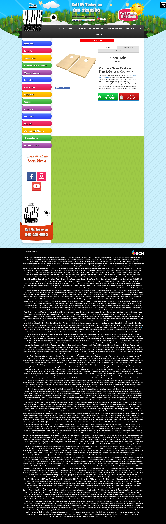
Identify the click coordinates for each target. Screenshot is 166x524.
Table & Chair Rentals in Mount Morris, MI (88, 461)
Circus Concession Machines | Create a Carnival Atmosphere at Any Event (72, 299)
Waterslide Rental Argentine (106, 496)
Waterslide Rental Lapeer (60, 501)
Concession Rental (44, 307)
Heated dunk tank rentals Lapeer (118, 391)
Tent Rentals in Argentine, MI (97, 468)
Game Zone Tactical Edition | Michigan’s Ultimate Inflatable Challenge (105, 362)
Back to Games (97, 40)
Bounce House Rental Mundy (42, 281)
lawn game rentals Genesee (77, 411)
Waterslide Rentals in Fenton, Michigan (122, 503)
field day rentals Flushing (105, 345)
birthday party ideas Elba (61, 266)
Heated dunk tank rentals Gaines (109, 389)
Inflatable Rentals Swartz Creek (40, 406)
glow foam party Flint (36, 369)
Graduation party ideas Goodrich (64, 378)
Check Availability (131, 97)
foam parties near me (50, 351)
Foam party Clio (128, 351)
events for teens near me (127, 338)
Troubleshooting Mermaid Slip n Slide (85, 490)
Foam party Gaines (86, 354)
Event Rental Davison (70, 336)
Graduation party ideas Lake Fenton (112, 378)
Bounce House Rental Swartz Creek (84, 281)
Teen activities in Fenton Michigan (75, 466)
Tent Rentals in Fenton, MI (35, 470)
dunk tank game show (126, 321)
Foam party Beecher (101, 351)
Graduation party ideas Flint (91, 376)
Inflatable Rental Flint (99, 404)
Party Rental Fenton (47, 442)
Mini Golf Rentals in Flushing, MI (41, 424)
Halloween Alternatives (122, 382)
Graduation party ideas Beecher (83, 373)
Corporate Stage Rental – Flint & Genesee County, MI (94, 307)
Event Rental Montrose (98, 338)
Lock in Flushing (131, 415)
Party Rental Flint (61, 442)
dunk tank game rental (111, 321)
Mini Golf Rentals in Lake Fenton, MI (90, 424)
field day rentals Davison (42, 345)
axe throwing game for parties (89, 261)
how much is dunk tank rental (98, 398)
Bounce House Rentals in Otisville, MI (39, 285)
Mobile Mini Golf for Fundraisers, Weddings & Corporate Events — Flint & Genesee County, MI (63, 426)
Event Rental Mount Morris (121, 334)
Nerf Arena (29, 116)
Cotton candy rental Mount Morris (102, 314)
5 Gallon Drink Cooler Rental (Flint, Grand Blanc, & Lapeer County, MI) (45, 257)
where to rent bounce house (118, 512)
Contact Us (111, 516)
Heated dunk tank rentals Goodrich (42, 391)
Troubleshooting (33, 477)
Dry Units (28, 80)
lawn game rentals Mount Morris (93, 413)
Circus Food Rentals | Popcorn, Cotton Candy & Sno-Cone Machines (100, 301)
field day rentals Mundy (46, 349)
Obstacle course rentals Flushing (48, 433)
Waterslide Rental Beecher (125, 496)
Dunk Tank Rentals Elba (96, 325)
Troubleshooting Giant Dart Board (88, 488)
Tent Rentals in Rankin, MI (123, 472)
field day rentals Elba (58, 345)
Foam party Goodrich (115, 354)
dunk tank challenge (75, 318)
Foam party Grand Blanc (131, 354)
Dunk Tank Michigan (78, 323)
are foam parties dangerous (128, 257)
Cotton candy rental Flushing (37, 312)
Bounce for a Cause (96, 28)
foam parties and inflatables (100, 349)
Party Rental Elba (34, 442)
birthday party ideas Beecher (104, 264)
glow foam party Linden (63, 371)
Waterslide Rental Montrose (95, 501)
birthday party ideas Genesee (38, 268)
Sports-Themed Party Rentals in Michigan (46, 450)
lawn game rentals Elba (109, 409)
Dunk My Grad (37, 318)
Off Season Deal (130, 437)
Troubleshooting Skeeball (68, 494)
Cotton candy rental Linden (60, 314)
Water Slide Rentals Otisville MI (85, 496)
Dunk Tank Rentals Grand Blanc (105, 327)
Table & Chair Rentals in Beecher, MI (103, 455)
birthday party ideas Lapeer (124, 268)
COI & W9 (100, 35)
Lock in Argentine (48, 415)
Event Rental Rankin (37, 336)
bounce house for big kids (118, 272)
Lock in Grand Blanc (59, 417)
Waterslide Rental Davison (59, 499)
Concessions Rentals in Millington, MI (63, 307)
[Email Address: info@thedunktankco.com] (83, 16)
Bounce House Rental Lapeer (70, 279)
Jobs (139, 28)
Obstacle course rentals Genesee (92, 433)
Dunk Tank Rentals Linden (76, 329)
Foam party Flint (59, 354)
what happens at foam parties (123, 510)
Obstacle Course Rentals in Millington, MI (45, 435)
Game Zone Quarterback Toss (57, 362)
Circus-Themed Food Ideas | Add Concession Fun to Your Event (84, 305)
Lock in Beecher (60, 415)
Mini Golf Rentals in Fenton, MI (118, 422)
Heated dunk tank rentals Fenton (43, 389)
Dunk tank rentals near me (38, 332)
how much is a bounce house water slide (75, 398)
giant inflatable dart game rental (126, 365)
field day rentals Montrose (128, 347)
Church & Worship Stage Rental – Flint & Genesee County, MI (99, 296)
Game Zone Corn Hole (68, 360)
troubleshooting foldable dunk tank (45, 488)
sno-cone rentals (79, 448)
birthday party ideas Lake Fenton (103, 268)
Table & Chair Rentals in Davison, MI (53, 457)
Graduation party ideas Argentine (61, 373)
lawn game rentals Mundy (113, 413)
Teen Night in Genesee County (77, 468)
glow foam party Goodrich (105, 369)
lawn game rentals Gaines (59, 411)
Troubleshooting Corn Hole (86, 483)
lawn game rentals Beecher (40, 409)
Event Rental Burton (60, 334)
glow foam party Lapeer (47, 371)
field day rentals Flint (89, 345)
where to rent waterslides (39, 514)
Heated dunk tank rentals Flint (64, 389)
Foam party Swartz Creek (80, 358)
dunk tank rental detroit (106, 323)
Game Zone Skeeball (74, 362)
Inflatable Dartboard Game (48, 404)
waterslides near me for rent (117, 507)
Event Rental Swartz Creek (54, 336)
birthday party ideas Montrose (42, 270)
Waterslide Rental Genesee (96, 499)
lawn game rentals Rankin (131, 413)
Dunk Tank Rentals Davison (78, 325)
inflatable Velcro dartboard (82, 406)
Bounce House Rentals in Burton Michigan (75, 283)
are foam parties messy (42, 259)
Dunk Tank (28, 44)
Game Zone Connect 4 (53, 360)
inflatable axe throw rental (65, 402)
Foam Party (29, 51)
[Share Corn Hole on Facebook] (76, 88)
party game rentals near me (38, 439)
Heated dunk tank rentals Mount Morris (71, 393)
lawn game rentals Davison (92, 409)
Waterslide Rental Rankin (37, 503)
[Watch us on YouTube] (36, 186)
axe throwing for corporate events (45, 261)
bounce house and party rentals (74, 272)
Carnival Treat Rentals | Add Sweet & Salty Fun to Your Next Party (98, 294)
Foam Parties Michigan (35, 351)
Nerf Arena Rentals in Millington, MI (106, 426)
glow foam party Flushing (52, 369)
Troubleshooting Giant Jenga (109, 488)
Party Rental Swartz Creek (39, 446)
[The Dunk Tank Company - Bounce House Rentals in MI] (40, 17)
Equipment (29, 94)
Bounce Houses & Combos (35, 65)
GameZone (54, 365)
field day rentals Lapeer (94, 347)
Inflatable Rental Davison (82, 404)
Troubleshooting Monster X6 (107, 490)
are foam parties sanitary (59, 259)
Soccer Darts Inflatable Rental (114, 448)
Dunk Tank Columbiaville (130, 318)
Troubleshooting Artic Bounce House (59, 481)
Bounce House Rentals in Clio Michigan (103, 283)
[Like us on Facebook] (31, 176)
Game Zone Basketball (37, 360)
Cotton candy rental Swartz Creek (44, 316)
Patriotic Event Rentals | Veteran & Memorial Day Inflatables (69, 446)
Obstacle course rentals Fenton (124, 431)
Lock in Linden (95, 417)
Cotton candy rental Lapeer (41, 314)
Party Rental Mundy (125, 444)
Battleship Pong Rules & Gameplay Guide (59, 264)
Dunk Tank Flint (54, 321)
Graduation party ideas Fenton (71, 376)
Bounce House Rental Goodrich (120, 277)
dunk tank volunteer (116, 332)
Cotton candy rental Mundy (124, 314)
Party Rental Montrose (91, 444)
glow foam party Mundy (120, 371)
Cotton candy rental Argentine (122, 307)
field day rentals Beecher (110, 343)
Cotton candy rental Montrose (80, 314)
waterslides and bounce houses (80, 505)
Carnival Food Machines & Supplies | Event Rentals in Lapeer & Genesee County (52, 292)
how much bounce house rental (51, 398)
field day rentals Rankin (62, 349)
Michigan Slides (83, 419)
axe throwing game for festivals (68, 261)
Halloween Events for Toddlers (93, 384)
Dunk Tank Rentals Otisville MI (58, 332)
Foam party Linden (55, 356)
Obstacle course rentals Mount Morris (43, 437)
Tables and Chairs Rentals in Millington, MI (50, 463)
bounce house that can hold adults (84, 285)
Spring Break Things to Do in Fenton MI (106, 452)
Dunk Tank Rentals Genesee (65, 327)
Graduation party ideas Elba (51, 376)
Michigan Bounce (50, 419)
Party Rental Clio (112, 439)
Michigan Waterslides (96, 419)
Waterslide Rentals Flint (76, 503)
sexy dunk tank (40, 448)
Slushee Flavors (31, 138)
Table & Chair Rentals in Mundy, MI (114, 461)
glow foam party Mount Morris (101, 371)
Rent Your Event (130, 446)
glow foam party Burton (73, 367)
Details (107, 47)
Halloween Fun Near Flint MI (114, 384)
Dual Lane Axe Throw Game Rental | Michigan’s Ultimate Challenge (112, 316)
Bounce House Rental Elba (116, 275)
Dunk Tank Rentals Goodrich (85, 327)
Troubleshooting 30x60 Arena (38, 479)
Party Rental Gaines (101, 442)
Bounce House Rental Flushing (58, 277)
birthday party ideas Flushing (116, 266)
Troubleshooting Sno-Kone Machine (90, 494)
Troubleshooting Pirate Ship (42, 492)
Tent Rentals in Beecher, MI (116, 468)
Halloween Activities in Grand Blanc (101, 382)
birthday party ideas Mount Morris (64, 270)
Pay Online (93, 446)
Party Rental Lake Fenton (47, 444)
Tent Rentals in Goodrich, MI (107, 470)
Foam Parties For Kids (118, 349)
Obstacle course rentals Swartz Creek (112, 437)
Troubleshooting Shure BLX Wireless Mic (45, 494)
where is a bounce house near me (57, 512)
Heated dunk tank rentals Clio (89, 387)
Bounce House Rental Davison (97, 275)
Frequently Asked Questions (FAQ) (100, 358)
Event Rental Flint (110, 336)
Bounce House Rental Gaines (78, 277)
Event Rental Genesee (36, 338)
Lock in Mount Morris (121, 417)
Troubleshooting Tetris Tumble (113, 494)
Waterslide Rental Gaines (77, 499)
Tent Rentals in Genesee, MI (88, 470)
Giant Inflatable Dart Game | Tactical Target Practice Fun (96, 365)
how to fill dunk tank (39, 400)
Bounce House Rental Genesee (99, 277)
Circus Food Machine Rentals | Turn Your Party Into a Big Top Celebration (53, 301)
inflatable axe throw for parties (45, 402)
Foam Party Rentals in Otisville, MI (59, 358)
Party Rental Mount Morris (109, 444)
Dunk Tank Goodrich (34, 323)
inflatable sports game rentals (62, 406)
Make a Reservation (110, 97)
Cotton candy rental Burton (45, 310)
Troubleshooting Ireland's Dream (40, 490)
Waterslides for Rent (32, 507)
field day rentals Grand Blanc (56, 347)
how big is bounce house (61, 395)
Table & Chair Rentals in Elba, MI (76, 457)
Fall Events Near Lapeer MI (81, 340)
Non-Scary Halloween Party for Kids (47, 428)
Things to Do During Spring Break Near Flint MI (69, 475)
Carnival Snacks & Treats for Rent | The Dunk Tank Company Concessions (52, 294)
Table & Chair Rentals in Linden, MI (61, 461)
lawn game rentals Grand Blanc (116, 411)
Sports (29, 450)
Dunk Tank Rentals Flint (130, 325)
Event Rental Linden (83, 338)
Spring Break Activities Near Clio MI (100, 450)
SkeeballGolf (50, 448)
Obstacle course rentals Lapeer (95, 435)
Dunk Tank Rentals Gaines (46, 327)
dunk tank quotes (92, 323)
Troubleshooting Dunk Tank (62, 485)
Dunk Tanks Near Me (131, 332)
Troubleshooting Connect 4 (67, 483)
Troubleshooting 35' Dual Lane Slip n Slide (62, 479)
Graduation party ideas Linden (43, 380)
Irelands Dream (104, 406)
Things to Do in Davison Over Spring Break (100, 475)
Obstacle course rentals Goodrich (115, 433)
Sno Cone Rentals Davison (64, 448)
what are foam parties (84, 510)
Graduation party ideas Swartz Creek (40, 382)
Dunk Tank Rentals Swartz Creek (98, 332)
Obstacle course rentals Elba (103, 431)
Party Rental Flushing (87, 442)
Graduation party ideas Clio (125, 373)
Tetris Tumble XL (47, 475)
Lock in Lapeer (85, 417)
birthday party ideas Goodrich (58, 268)
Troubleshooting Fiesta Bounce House (111, 485)
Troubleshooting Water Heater (39, 496)
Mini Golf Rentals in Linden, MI (113, 424)
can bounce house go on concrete (105, 288)
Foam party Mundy (101, 356)
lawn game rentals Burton (58, 409)
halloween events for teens (50, 384)
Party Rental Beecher (71, 439)
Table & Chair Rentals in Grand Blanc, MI (103, 459)
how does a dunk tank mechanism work (98, 395)
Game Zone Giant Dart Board (101, 360)
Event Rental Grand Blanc (68, 338)
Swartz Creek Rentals (57, 455)
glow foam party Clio (89, 367)
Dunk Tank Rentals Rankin (77, 332)
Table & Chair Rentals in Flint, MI (122, 457)
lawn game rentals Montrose (72, 413)
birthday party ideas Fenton (80, 266)
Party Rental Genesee (116, 442)
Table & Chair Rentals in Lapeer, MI (38, 461)
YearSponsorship (60, 516)
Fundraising (129, 28)
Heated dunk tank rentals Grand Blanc (67, 391)
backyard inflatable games (36, 264)
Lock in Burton (71, 415)
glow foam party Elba (122, 367)
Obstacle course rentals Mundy (67, 437)
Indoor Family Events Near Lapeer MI (97, 400)
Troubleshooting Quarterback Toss (88, 492)
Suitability (118, 51)
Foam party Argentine (87, 351)
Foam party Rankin (115, 356)
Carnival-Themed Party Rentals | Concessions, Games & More (58, 296)
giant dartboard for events (67, 365)
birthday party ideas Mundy (86, 270)
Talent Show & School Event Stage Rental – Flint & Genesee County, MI (87, 463)
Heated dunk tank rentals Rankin (119, 393)
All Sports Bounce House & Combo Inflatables (84, 257)
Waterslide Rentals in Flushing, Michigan (56, 505)
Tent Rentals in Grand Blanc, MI (128, 470)
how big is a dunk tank (45, 395)
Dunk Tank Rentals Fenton (113, 325)
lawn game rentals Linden (54, 413)
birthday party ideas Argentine (84, 264)
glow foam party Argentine (38, 367)
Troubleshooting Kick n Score (62, 490)
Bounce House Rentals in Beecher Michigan (46, 283)
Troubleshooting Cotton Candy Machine (109, 483)
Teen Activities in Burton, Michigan (51, 466)
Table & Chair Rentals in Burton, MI (127, 455)
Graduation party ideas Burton (105, 373)
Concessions (29, 87)
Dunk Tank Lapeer (65, 323)
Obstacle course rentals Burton (41, 431)
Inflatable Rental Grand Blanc (117, 404)
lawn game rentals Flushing (41, 411)
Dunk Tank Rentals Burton (43, 325)
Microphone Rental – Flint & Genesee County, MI (120, 419)
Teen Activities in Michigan (96, 466)
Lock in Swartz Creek (37, 419)
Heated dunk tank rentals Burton (67, 387)
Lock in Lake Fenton (72, 417)
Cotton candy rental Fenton (118, 310)
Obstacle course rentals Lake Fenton (72, 435)
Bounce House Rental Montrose (111, 279)
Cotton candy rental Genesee (75, 312)
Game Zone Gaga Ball (84, 360)
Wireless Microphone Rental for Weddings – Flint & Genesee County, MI (107, 514)
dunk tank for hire (66, 321)
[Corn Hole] (76, 65)
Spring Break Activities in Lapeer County (74, 450)
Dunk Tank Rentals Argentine (124, 323)
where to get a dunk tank (76, 512)
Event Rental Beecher (46, 334)
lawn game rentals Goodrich (96, 411)
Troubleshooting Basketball (119, 481)
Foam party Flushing (72, 354)
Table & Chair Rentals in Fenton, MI (99, 457)
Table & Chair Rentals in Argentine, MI (77, 455)
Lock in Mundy (134, 417)
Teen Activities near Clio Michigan (117, 466)
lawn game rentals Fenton (126, 409)
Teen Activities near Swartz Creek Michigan (51, 468)
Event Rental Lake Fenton (88, 334)
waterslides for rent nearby (67, 507)
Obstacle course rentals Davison (82, 431)
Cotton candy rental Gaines (56, 312)
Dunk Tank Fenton (42, 321)
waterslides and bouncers (100, 505)
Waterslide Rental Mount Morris (116, 501)
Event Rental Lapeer (104, 334)
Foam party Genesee (100, 354)
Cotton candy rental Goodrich (96, 312)
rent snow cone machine (116, 446)
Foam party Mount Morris (85, 356)
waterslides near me (100, 507)
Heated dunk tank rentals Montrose (45, 393)
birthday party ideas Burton (124, 264)
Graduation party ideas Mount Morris (89, 380)
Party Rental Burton (85, 439)
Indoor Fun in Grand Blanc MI (120, 400)
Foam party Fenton (47, 354)
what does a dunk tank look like (102, 510)
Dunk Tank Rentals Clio (60, 325)
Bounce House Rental (57, 275)
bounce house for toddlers (40, 275)
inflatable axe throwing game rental (110, 402)
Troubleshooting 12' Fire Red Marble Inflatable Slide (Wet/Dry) (88, 477)
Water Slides (29, 58)
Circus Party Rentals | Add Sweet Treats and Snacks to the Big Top (73, 303)
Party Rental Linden (76, 444)
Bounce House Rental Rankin (62, 281)
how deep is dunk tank (77, 395)
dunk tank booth (62, 318)
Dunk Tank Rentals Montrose (95, 329)
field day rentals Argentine (92, 343)
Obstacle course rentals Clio (61, 431)
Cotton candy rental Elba (100, 310)
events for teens (112, 338)
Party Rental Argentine (55, 439)
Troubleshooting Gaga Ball (67, 488)
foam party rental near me (130, 356)
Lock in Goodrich (45, 417)
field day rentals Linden (110, 347)
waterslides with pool (34, 510)
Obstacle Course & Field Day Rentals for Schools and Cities (79, 428)
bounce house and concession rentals (51, 272)
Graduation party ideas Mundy (112, 380)
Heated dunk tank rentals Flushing (86, 389)
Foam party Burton (115, 351)
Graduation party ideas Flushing (111, 376)
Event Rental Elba (84, 336)
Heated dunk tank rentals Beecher (45, 387)
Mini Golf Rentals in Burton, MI (75, 422)
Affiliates (82, 28)
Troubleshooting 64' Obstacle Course (115, 479)
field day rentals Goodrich (37, 347)
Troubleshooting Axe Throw (82, 481)
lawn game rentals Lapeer (36, 413)
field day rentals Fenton (73, 345)
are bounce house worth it (109, 257)
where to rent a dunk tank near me (97, 512)
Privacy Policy (102, 446)
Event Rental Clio (73, 334)
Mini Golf (28, 124)
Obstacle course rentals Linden (117, 435)
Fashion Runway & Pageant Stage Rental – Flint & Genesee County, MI (60, 343)
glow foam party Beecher (56, 367)
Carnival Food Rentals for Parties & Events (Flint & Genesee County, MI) (102, 292)
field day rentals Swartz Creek (80, 349)
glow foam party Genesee (87, 369)
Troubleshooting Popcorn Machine (64, 492)
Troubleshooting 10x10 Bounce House (53, 477)
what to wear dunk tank (37, 512)
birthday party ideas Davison (42, 266)
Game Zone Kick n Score (38, 362)
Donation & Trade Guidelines (79, 316)
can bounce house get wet (85, 288)
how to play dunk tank (54, 400)
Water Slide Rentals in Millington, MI (62, 496)
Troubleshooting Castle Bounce (46, 483)
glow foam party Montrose (81, 371)
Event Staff (29, 109)
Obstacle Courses (32, 73)
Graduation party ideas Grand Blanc (88, 378)
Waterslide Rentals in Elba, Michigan (97, 503)
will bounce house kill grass (74, 514)
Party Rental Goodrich (131, 442)
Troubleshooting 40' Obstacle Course (89, 479)
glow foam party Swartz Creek (39, 373)
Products (71, 28)
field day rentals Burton (127, 343)
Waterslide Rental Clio (42, 499)
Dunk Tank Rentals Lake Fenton (38, 329)
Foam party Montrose (69, 356)
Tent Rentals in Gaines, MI (69, 470)
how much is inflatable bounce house (120, 398)
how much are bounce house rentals (123, 395)
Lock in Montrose (107, 417)
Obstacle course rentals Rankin (88, 437)
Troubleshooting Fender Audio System (85, 485)
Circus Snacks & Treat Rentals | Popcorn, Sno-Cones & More (115, 303)
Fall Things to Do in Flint (126, 340)
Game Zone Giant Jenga (120, 360)
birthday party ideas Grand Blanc (80, 268)
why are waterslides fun (56, 514)
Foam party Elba (34, 354)
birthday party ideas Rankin (105, 270)
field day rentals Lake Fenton (76, 347)
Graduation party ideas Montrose (65, 380)
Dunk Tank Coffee (115, 28)
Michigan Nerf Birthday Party (67, 419)
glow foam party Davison (105, 367)
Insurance (95, 406)
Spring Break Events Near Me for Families (58, 452)
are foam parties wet (92, 259)
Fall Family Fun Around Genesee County (104, 340)
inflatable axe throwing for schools (86, 402)
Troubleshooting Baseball (100, 481)
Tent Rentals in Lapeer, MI (49, 472)
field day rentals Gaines (121, 345)
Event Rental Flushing (124, 336)
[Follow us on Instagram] (41, 176)
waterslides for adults (116, 505)
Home (61, 28)
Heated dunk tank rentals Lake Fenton (93, 391)
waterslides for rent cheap (49, 507)
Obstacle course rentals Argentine (110, 428)
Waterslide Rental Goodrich (114, 499)
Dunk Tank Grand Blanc (50, 323)
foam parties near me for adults (68, 351)
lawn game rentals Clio (74, 409)
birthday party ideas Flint (98, 266)
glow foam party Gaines (70, 369)
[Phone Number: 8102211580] (87, 11)
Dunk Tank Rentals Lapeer (58, 329)
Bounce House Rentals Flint (106, 281)
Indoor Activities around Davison (73, 400)
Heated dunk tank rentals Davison (111, 387)
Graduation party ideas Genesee (42, 378)
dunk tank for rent (79, 321)
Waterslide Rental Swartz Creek (56, 503)
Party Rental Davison (126, 439)
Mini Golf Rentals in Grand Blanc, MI (65, 424)
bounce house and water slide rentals (97, 272)
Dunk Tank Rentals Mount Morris (117, 329)
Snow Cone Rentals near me (94, 448)
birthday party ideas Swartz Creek (126, 270)
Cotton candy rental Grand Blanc (117, 312)
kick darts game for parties (119, 406)
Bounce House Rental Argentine (75, 275)
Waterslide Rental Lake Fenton (41, 501)
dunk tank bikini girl (49, 318)
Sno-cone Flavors (31, 145)
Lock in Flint (121, 415)
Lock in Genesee (34, 417)
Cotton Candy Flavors (34, 131)
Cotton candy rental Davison (81, 310)
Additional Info (128, 47)
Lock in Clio (81, 415)
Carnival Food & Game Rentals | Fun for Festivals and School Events (73, 290)
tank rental (114, 463)
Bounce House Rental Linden (90, 279)
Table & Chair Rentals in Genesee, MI (51, 459)
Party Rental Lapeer (62, 444)
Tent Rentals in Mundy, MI (105, 472)
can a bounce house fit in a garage (40, 288)
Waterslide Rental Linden (77, 501)
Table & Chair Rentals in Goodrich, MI (76, 459)
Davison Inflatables (62, 316)
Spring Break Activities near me (123, 450)
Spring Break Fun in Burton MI (82, 452)
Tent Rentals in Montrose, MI (86, 472)
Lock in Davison (91, 415)
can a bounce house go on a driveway (64, 288)
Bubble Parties (101, 285)
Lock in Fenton (111, 415)
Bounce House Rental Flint (38, 277)
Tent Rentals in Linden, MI (67, 472)
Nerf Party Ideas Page (126, 426)
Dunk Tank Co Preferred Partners (110, 318)
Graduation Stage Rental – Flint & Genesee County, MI (71, 382)
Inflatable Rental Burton (65, 404)
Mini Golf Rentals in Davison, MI (96, 422)
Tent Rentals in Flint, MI (52, 470)
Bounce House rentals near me (63, 285)
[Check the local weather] (131, 11)
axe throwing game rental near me (111, 261)
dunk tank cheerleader (90, 318)
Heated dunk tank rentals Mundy (96, 393)
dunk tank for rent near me (94, 321)
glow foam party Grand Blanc (124, 369)
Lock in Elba (101, 415)
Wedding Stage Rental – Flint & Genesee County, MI (59, 510)
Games (27, 102)
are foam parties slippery (76, 259)
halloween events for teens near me (70, 384)
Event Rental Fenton (97, 336)
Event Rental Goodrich (51, 338)
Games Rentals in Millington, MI (39, 365)
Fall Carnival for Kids (64, 340)
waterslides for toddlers (85, 507)
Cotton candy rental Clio (63, 310)
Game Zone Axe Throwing (121, 358)
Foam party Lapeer (41, 356)
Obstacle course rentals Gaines (70, 433)
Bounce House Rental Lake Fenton (49, 279)
